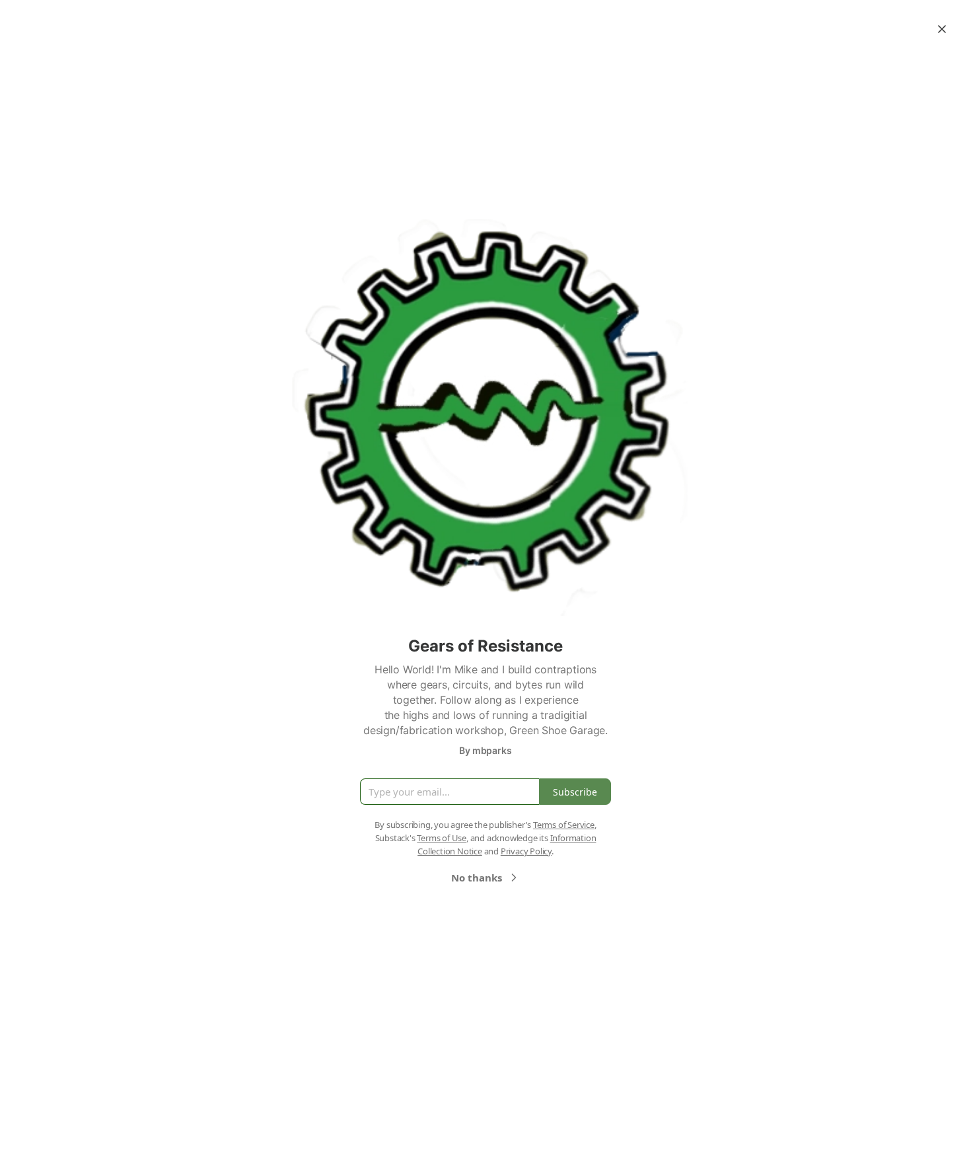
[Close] (942, 29)
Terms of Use (441, 838)
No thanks (476, 877)
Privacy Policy (526, 851)
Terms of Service (563, 825)
